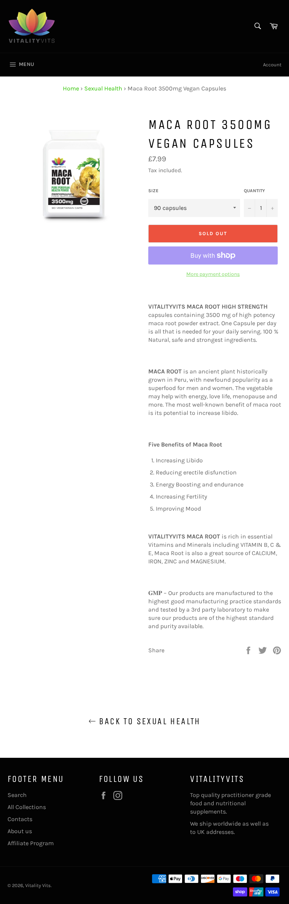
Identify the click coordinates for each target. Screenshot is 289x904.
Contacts (20, 819)
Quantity (254, 190)
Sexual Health (103, 88)
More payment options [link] (213, 274)
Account (272, 64)
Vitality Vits (38, 885)
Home (71, 88)
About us (20, 831)
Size (153, 190)
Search (17, 794)
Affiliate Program (31, 843)
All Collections (27, 807)
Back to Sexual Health (148, 721)
